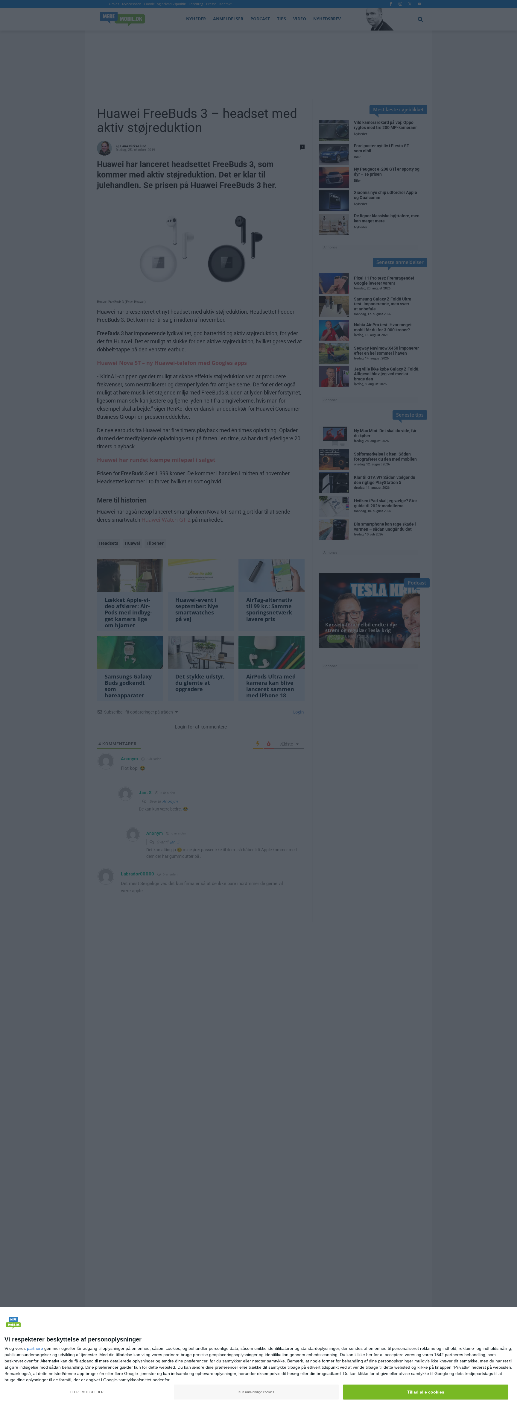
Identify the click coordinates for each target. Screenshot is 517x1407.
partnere (35, 1348)
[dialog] (258, 1357)
